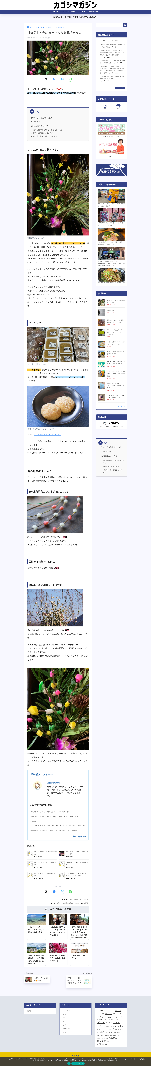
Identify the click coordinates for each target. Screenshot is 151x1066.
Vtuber (112, 1010)
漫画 (111, 1035)
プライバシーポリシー (78, 1063)
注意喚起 (106, 1035)
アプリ (119, 1014)
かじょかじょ (66, 1010)
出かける (66, 11)
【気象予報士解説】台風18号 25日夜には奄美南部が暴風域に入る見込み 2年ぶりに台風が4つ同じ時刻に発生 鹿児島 (112, 53)
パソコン (119, 1026)
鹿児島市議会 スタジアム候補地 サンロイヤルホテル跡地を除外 (112, 62)
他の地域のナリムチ (39, 126)
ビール (98, 1029)
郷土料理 (67, 903)
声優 (98, 1032)
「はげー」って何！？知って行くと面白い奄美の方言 (54, 812)
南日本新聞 (115, 40)
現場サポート (116, 1035)
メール (122, 1029)
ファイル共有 (103, 1029)
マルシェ (116, 1029)
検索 (125, 25)
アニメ (114, 1013)
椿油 (119, 1032)
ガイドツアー (111, 1017)
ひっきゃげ (37, 121)
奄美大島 (78, 899)
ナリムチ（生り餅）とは (41, 118)
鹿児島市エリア (112, 1041)
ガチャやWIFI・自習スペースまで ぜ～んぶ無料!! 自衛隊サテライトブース (115, 386)
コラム (86, 899)
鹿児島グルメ (113, 1038)
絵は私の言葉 (110, 310)
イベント (102, 1017)
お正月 (86, 903)
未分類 (64, 1032)
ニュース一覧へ (120, 88)
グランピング (114, 1019)
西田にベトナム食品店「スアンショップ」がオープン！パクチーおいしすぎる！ (116, 332)
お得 (103, 1013)
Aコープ (98, 1010)
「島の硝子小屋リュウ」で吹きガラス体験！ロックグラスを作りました (58, 816)
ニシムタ (113, 1026)
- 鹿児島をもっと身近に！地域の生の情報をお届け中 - (75, 17)
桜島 (111, 1032)
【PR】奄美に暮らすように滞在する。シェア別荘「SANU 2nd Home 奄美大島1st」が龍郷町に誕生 (57, 825)
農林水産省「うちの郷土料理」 (47, 434)
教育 (107, 1032)
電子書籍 (103, 1038)
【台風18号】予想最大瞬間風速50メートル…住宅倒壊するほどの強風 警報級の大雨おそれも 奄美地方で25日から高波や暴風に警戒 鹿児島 (112, 70)
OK (69, 1063)
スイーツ (108, 1023)
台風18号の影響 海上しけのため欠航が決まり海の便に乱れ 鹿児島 (112, 77)
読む (74, 11)
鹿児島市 (101, 1041)
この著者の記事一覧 (78, 836)
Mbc (104, 40)
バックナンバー (119, 407)
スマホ (116, 1022)
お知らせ (83, 11)
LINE (103, 1011)
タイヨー (108, 1026)
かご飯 (108, 1013)
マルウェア (109, 1029)
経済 (120, 1035)
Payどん (107, 1010)
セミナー (101, 1026)
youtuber (99, 1013)
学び (60, 903)
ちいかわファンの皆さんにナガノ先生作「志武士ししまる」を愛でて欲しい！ (116, 374)
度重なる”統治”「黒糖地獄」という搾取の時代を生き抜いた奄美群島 (58, 830)
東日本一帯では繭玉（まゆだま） (46, 136)
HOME (76, 1056)
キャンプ (119, 1017)
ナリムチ (77, 903)
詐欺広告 (99, 1038)
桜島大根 (116, 1032)
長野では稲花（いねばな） (43, 133)
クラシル (108, 1019)
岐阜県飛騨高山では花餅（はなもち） (48, 130)
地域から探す (94, 11)
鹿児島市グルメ (102, 1044)
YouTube (118, 1011)
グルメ (101, 1022)
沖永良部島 (100, 1035)
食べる (56, 11)
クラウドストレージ (101, 1019)
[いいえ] (149, 1061)
